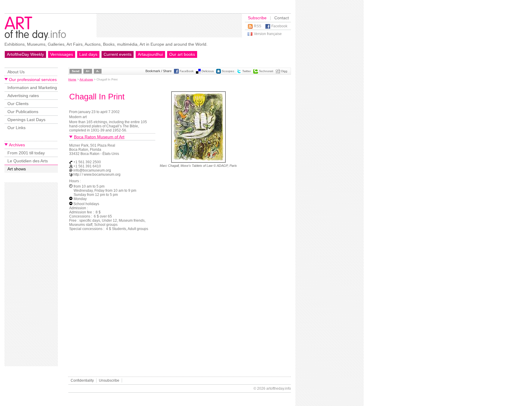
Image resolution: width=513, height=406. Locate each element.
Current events (118, 54)
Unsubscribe (109, 380)
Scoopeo (228, 71)
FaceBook (187, 71)
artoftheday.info (278, 388)
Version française (268, 34)
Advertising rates (23, 95)
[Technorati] (255, 72)
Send (75, 71)
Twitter (246, 71)
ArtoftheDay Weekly (25, 54)
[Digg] (278, 72)
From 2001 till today (26, 152)
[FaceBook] (176, 72)
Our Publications (22, 111)
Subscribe (257, 17)
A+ (88, 71)
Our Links (16, 127)
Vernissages (61, 54)
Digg (284, 71)
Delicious (208, 71)
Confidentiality (82, 380)
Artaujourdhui (150, 54)
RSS (257, 26)
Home (72, 79)
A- (97, 71)
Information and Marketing (32, 87)
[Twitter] (239, 72)
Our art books (182, 54)
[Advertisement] (169, 25)
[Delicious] (198, 72)
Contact (281, 17)
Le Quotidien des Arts (27, 160)
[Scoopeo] (218, 72)
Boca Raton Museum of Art (99, 136)
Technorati (266, 71)
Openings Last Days (26, 119)
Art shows (16, 168)
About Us (16, 71)
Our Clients (17, 103)
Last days (88, 54)
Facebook (279, 26)
